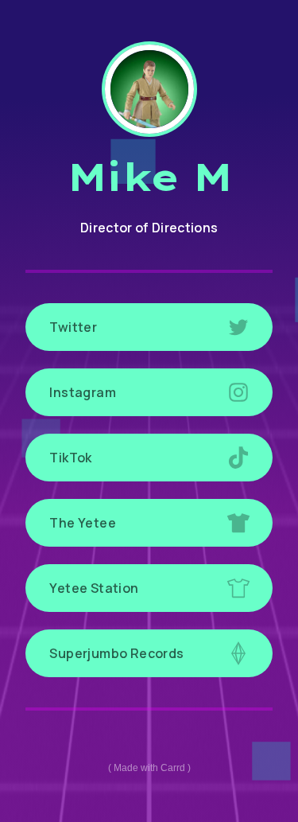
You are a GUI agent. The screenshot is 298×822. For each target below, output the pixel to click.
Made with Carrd (149, 767)
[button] (149, 327)
